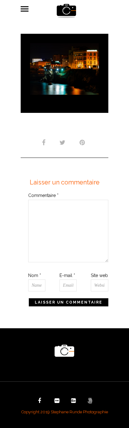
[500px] (89, 402)
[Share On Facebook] (45, 142)
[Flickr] (56, 402)
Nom (34, 275)
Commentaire (43, 195)
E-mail (67, 275)
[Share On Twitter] (63, 142)
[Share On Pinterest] (83, 142)
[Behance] (72, 402)
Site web (99, 275)
